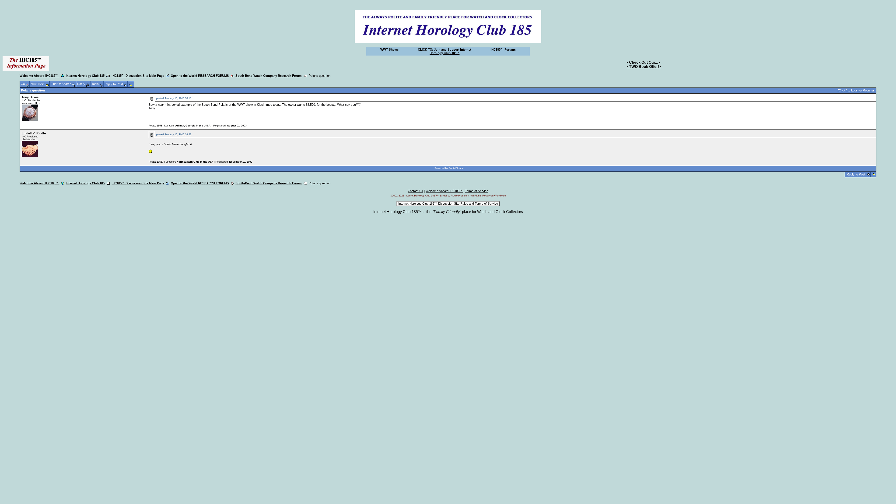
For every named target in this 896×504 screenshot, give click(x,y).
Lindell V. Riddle (34, 133)
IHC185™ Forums (503, 49)
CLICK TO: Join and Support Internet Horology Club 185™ (444, 51)
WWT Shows (389, 49)
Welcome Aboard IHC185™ (39, 75)
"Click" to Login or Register (856, 90)
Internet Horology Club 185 (85, 75)
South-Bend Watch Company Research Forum (268, 75)
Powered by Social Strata (448, 168)
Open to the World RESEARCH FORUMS (200, 75)
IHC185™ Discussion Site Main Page (138, 75)
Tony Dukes (30, 97)
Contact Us (415, 191)
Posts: (155, 125)
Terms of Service (476, 191)
